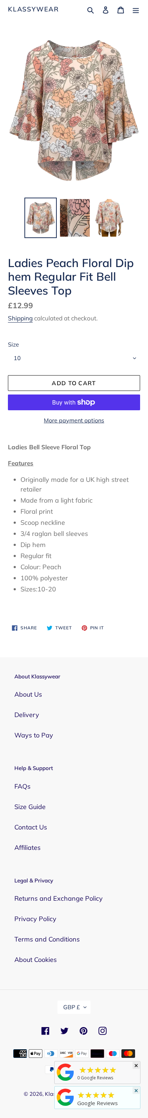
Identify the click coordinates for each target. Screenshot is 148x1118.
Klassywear (33, 9)
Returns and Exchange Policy (58, 898)
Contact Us (30, 827)
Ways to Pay (33, 735)
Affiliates (27, 847)
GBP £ (71, 1007)
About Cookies (35, 959)
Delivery (26, 715)
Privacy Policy (35, 919)
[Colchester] (65, 1080)
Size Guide (30, 807)
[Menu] (135, 9)
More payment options (74, 420)
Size (13, 344)
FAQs (22, 786)
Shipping (20, 318)
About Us (28, 694)
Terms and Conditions (47, 939)
